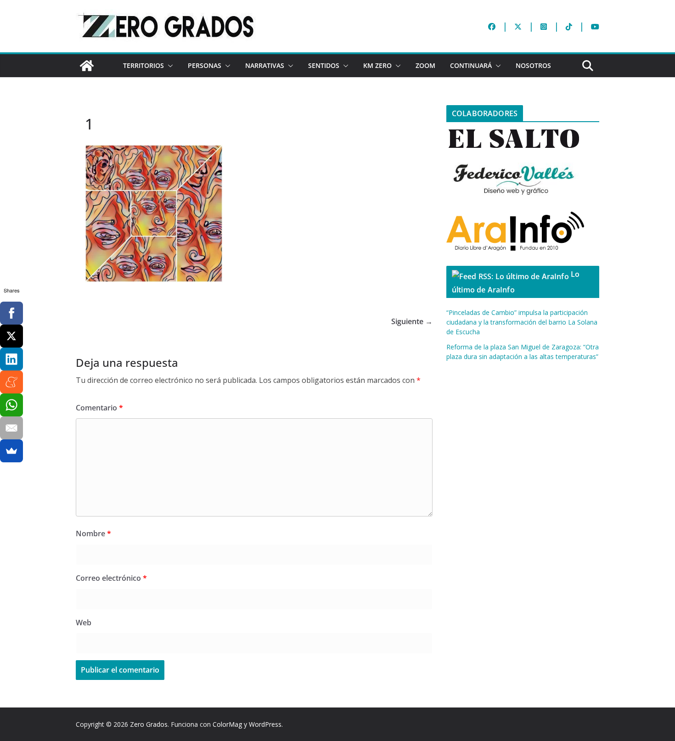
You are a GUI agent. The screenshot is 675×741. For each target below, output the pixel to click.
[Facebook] (11, 313)
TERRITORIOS (143, 65)
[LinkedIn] (11, 359)
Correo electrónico (111, 578)
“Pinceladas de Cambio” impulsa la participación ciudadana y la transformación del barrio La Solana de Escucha (521, 322)
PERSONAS (204, 65)
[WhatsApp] (11, 404)
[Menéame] (11, 381)
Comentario (99, 408)
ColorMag (227, 724)
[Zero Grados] (86, 65)
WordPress (265, 724)
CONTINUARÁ (471, 65)
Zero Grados (149, 724)
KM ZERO (377, 65)
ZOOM (425, 65)
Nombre (93, 533)
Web (83, 623)
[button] (168, 65)
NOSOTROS (533, 65)
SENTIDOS (323, 65)
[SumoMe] (11, 450)
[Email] (11, 427)
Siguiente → (412, 321)
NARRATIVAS (264, 65)
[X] (11, 336)
